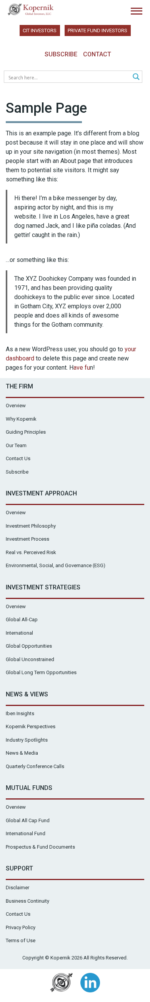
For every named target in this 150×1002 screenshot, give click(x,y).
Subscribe (61, 54)
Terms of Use (20, 940)
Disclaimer (17, 887)
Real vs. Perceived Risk (31, 552)
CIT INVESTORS (40, 30)
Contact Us (18, 458)
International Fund (25, 833)
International (19, 633)
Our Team (16, 445)
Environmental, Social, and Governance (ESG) (55, 565)
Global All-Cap (22, 619)
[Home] (31, 9)
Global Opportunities (29, 646)
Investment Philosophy (31, 526)
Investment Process (27, 539)
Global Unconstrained (30, 659)
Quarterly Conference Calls (35, 766)
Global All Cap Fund (28, 820)
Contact (97, 54)
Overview (16, 405)
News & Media (22, 753)
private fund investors (97, 30)
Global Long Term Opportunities (41, 672)
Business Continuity (27, 901)
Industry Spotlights (27, 740)
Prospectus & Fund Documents (40, 847)
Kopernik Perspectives (30, 726)
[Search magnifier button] (136, 76)
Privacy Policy (20, 927)
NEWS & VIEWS (27, 694)
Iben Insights (20, 713)
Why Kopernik (21, 419)
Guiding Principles (26, 432)
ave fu (81, 367)
